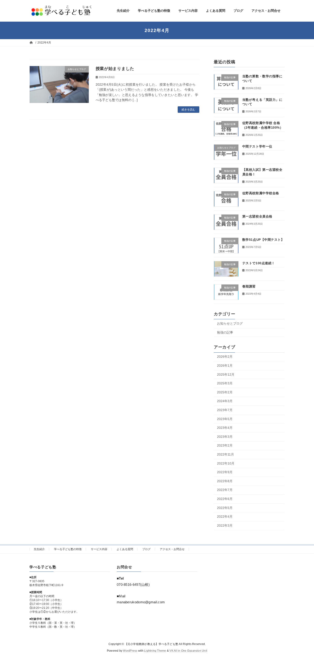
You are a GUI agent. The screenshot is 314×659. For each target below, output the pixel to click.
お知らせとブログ (230, 323)
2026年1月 (225, 365)
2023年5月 (225, 419)
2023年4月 (225, 428)
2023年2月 (225, 445)
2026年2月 (225, 356)
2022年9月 (225, 472)
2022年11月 (225, 454)
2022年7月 (225, 490)
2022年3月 (225, 525)
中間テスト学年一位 (257, 146)
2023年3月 (225, 436)
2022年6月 (225, 499)
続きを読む (188, 109)
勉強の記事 (225, 332)
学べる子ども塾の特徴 (68, 549)
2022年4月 (225, 516)
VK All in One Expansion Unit (188, 651)
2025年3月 (225, 383)
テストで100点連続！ (258, 263)
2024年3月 (225, 401)
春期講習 (249, 286)
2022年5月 (225, 507)
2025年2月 (225, 392)
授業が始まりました (115, 68)
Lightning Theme (155, 651)
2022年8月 (225, 481)
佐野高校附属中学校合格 (260, 193)
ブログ (146, 549)
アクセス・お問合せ (172, 549)
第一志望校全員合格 (257, 216)
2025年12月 (225, 374)
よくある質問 (125, 549)
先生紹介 (39, 549)
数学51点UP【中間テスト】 (263, 239)
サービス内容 (99, 549)
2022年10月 (225, 463)
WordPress (130, 651)
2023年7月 (225, 410)
